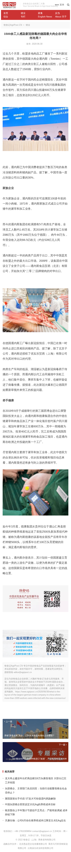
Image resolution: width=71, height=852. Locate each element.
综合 (5, 16)
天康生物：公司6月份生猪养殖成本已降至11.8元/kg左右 (35, 820)
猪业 (23, 13)
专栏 (23, 16)
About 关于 (61, 16)
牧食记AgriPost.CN (13, 25)
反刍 (57, 13)
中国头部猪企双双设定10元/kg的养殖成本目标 (30, 804)
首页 (5, 13)
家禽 (40, 13)
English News (45, 16)
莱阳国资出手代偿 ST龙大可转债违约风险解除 (30, 798)
